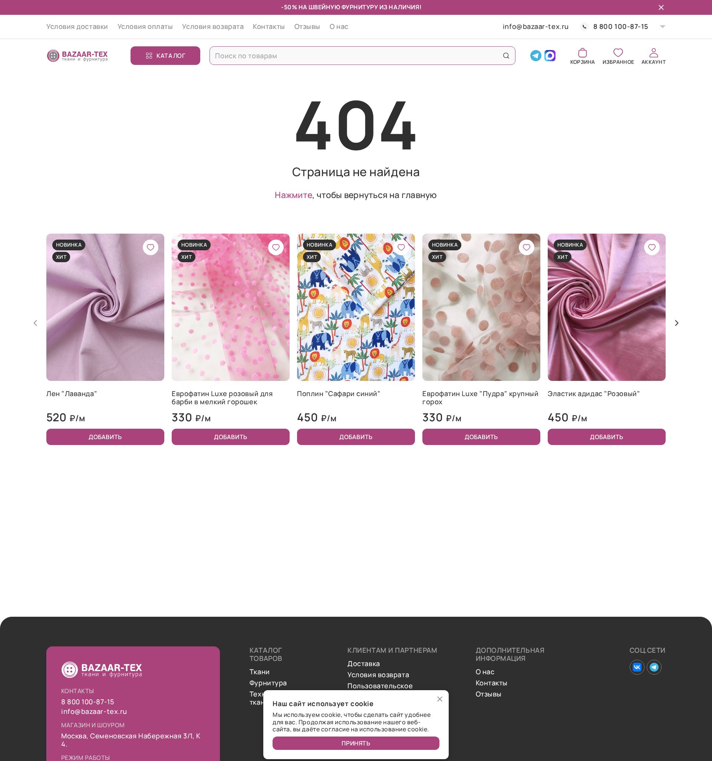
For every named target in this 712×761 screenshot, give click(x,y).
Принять (356, 743)
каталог (170, 56)
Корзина (582, 61)
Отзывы (307, 26)
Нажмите (293, 195)
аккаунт (654, 61)
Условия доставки (77, 26)
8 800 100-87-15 (621, 26)
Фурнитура (268, 683)
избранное (618, 61)
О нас (339, 26)
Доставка (363, 664)
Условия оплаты (145, 26)
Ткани (260, 672)
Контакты (269, 26)
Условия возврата (213, 26)
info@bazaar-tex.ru (536, 27)
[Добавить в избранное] (150, 247)
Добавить (105, 437)
